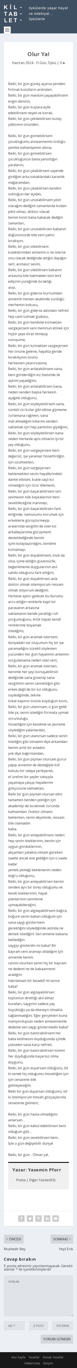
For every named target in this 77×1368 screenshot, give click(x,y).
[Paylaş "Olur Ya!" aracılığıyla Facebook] (21, 1218)
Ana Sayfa (18, 1357)
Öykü (52, 62)
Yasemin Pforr (44, 1170)
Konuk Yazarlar (53, 1357)
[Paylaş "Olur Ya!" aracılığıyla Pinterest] (38, 1218)
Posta (20, 1180)
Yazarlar (34, 1357)
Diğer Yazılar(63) (42, 1180)
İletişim (48, 1363)
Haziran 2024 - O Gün (29, 62)
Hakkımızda (32, 1363)
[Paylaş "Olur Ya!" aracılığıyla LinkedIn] (47, 1218)
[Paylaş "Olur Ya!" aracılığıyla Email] (55, 1218)
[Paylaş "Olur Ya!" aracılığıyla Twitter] (30, 1218)
